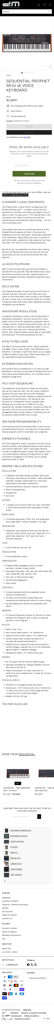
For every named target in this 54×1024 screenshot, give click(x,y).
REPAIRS (5, 908)
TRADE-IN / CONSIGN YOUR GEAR (15, 905)
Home (8, 75)
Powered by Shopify (22, 1018)
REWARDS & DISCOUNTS (11, 935)
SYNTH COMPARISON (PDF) (15, 195)
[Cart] (44, 4)
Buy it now (29, 132)
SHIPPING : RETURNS (10, 901)
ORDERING (6, 898)
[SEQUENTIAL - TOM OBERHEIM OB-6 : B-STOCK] (17, 778)
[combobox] (27, 11)
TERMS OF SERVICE (9, 915)
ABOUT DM (6, 948)
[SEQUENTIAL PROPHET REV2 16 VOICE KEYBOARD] (17, 728)
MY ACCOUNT (7, 911)
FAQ (3, 939)
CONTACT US (7, 918)
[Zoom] (50, 66)
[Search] (49, 11)
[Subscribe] (39, 816)
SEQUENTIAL (27, 754)
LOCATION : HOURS (9, 952)
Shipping (9, 121)
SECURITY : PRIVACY (9, 928)
